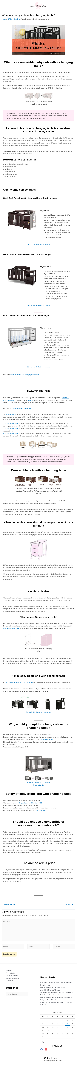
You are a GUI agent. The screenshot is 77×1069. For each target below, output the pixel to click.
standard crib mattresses (11, 628)
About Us (9, 971)
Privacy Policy (10, 973)
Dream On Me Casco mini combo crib (38, 712)
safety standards (40, 810)
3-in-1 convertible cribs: (11, 428)
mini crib (30, 400)
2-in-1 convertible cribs (10, 423)
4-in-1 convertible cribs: (11, 433)
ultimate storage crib (46, 739)
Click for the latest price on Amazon (38, 244)
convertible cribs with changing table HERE (24, 374)
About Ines (9, 980)
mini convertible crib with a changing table (19, 682)
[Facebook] (41, 1049)
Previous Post (8, 905)
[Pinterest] (46, 1049)
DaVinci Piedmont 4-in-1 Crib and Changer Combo (38, 784)
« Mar (42, 1042)
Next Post (70, 905)
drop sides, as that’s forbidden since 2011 (28, 803)
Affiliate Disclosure (12, 975)
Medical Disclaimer (12, 978)
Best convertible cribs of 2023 (22, 408)
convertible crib (11, 414)
